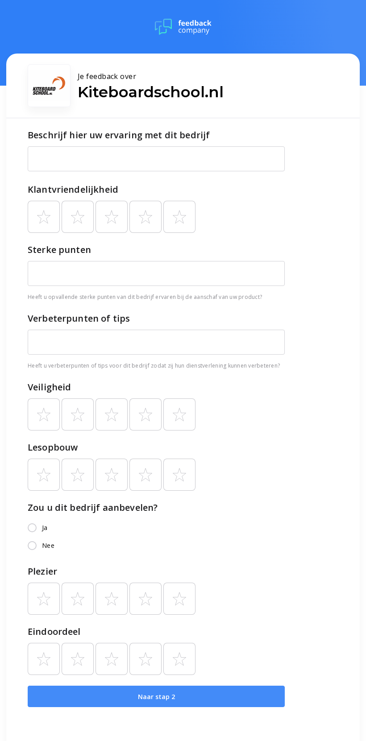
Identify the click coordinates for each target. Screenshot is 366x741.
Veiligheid (49, 387)
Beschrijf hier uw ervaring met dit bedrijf (119, 135)
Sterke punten (59, 250)
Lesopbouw (53, 447)
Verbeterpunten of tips (79, 318)
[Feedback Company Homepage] (183, 26)
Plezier (42, 571)
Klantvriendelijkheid (73, 189)
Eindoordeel (54, 631)
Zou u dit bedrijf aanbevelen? (93, 507)
